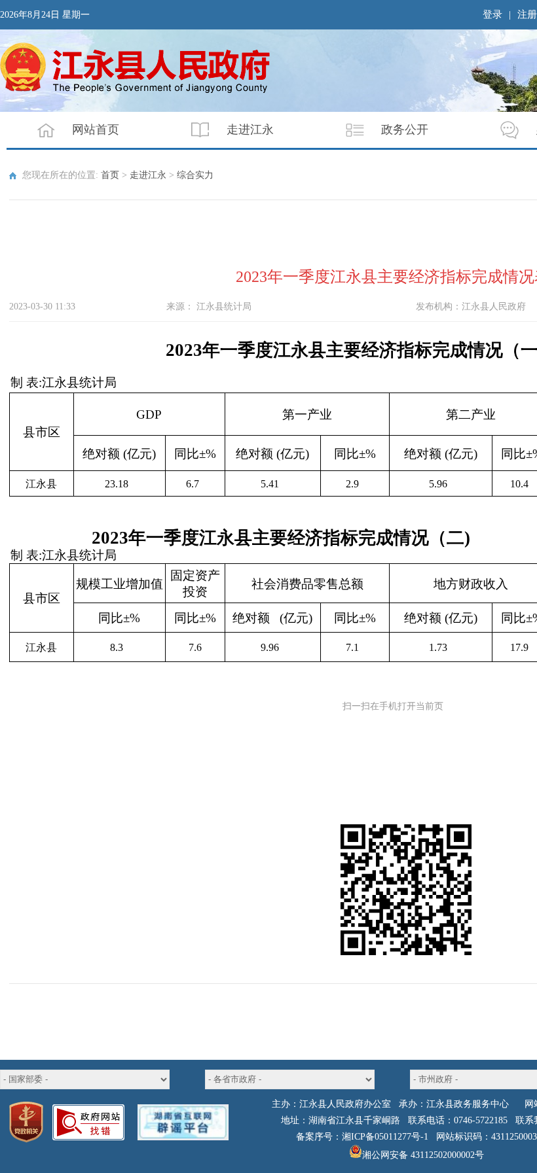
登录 (492, 14)
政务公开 (404, 129)
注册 (527, 14)
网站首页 (95, 129)
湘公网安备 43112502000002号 (423, 1155)
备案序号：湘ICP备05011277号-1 (362, 1137)
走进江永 (250, 129)
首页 (110, 175)
